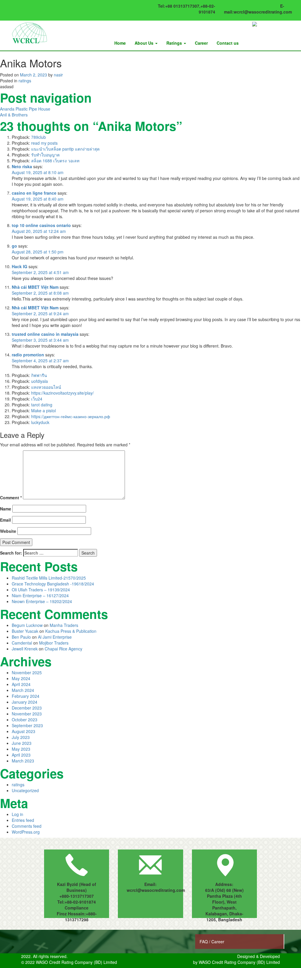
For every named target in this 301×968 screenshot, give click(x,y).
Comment (11, 497)
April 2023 (21, 755)
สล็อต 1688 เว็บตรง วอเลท (55, 160)
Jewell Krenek (25, 649)
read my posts (44, 143)
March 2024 (23, 690)
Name (5, 509)
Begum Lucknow (27, 625)
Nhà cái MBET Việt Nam (35, 287)
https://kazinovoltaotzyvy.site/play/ (62, 393)
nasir (58, 75)
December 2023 (27, 708)
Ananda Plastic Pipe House (25, 109)
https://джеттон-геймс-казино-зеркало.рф (70, 416)
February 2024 (25, 696)
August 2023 (23, 731)
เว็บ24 (36, 399)
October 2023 (24, 719)
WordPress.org (26, 832)
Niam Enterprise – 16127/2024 (40, 595)
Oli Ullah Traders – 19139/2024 (41, 590)
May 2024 (21, 678)
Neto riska (22, 166)
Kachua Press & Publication (70, 631)
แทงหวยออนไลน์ (46, 387)
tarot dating (41, 405)
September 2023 (27, 725)
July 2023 (21, 737)
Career (201, 43)
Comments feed (26, 826)
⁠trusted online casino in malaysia (45, 334)
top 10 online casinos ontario (41, 225)
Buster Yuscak (25, 631)
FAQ (204, 941)
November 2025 (27, 672)
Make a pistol (43, 410)
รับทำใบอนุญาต (45, 155)
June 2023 (21, 743)
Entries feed (23, 820)
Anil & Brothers (14, 115)
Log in (17, 814)
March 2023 (23, 761)
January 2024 (24, 702)
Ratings (174, 43)
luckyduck (40, 422)
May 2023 (21, 749)
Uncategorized (25, 790)
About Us (145, 43)
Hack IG (19, 266)
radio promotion (28, 355)
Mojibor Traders (53, 643)
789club (38, 137)
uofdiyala (39, 381)
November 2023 (27, 714)
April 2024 (21, 684)
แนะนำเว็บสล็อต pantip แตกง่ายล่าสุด (65, 149)
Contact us (228, 43)
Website (8, 531)
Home (120, 43)
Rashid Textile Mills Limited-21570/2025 (49, 578)
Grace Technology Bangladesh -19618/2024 (53, 584)
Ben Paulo (21, 637)
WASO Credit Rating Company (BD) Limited (239, 962)
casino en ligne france (34, 193)
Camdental (22, 643)
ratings (25, 81)
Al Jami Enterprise (55, 637)
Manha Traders (64, 625)
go (14, 246)
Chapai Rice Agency (63, 649)
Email (5, 520)
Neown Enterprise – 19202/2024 (42, 601)
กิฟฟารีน (39, 375)
